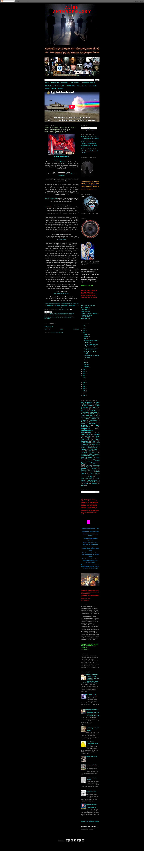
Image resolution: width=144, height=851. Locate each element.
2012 (84, 332)
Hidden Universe (86, 442)
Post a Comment (48, 326)
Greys (94, 441)
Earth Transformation (60, 313)
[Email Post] (70, 309)
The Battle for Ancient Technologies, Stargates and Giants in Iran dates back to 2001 (90, 138)
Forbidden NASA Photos (91, 756)
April (85, 338)
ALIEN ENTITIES (75, 82)
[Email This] (45, 312)
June (85, 362)
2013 (84, 369)
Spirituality (83, 475)
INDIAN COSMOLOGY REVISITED (59, 82)
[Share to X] (48, 312)
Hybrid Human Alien (92, 447)
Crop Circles (93, 420)
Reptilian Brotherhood (91, 466)
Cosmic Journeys (91, 418)
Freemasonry (88, 436)
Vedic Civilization (92, 480)
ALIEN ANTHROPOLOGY (72, 9)
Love (82, 451)
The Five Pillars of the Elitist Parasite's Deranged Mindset (92, 728)
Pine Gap (88, 465)
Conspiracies (96, 417)
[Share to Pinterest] (51, 312)
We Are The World (95, 482)
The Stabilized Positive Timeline (89, 149)
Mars (89, 451)
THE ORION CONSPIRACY (88, 82)
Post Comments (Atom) (57, 332)
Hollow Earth (95, 444)
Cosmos (83, 420)
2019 (84, 382)
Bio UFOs (94, 412)
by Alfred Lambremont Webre (61, 156)
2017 (84, 378)
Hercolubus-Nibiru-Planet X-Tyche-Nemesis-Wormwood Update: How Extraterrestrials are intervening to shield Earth (92, 712)
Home (61, 329)
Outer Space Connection (67, 317)
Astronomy (93, 410)
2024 (84, 393)
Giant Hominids (93, 438)
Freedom (64, 314)
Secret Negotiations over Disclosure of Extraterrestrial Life (91, 806)
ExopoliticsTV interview (59, 160)
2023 (84, 390)
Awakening (84, 412)
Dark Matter (84, 422)
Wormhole (94, 483)
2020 (84, 384)
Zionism (83, 485)
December (87, 366)
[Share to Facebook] (50, 312)
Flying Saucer (85, 434)
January (86, 334)
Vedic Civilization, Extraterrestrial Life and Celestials (92, 743)
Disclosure (84, 425)
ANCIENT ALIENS (81, 85)
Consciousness (84, 417)
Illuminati (94, 449)
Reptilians (47, 318)
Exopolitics (70, 313)
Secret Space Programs (87, 471)
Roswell (94, 468)
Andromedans (84, 409)
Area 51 (83, 410)
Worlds (86, 483)
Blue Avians (84, 413)
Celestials (93, 413)
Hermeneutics (48, 206)
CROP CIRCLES (93, 85)
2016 (84, 375)
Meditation (83, 454)
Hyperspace (84, 449)
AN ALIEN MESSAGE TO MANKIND (54, 88)
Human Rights (85, 446)
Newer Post (47, 329)
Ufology (90, 477)
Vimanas (83, 482)
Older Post (76, 329)
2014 (84, 371)
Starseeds (92, 475)
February (86, 336)
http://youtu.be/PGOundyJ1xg (61, 293)
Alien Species (88, 405)
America (51, 313)
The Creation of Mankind (91, 765)
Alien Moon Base (94, 404)
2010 (84, 328)
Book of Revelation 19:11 (51, 198)
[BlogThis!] (47, 312)
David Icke (91, 422)
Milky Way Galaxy (86, 457)
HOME (47, 82)
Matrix (94, 452)
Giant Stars (85, 439)
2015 (84, 373)
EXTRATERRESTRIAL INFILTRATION (54, 85)
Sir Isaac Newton (62, 239)
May (85, 360)
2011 (84, 330)
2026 (84, 395)
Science (83, 470)
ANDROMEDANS (70, 85)
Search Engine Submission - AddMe (90, 821)
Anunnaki (94, 409)
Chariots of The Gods (86, 415)
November (87, 364)
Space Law (93, 473)
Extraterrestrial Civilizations (53, 314)
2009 (84, 326)
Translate (92, 130)
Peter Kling (62, 161)
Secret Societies (93, 470)
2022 (84, 388)
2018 (84, 380)
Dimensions (92, 423)
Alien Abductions (86, 402)
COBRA (96, 415)
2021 (84, 386)
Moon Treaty (91, 459)
